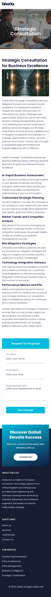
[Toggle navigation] (47, 4)
